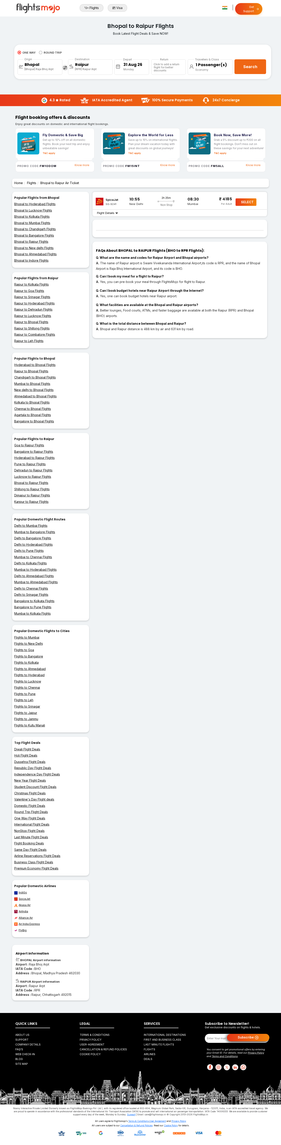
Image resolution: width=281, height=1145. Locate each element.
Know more (82, 165)
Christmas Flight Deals (30, 793)
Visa (119, 8)
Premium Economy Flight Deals (36, 868)
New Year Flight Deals (30, 780)
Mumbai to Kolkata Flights (32, 613)
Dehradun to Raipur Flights (33, 470)
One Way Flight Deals (29, 818)
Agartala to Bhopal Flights (32, 415)
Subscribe (246, 1037)
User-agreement (92, 1044)
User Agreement (157, 1121)
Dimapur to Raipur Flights (32, 495)
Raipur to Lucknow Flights (32, 316)
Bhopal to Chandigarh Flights (35, 229)
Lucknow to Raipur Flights (32, 476)
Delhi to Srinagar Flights (31, 594)
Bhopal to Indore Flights (31, 260)
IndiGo (23, 892)
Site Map (21, 1063)
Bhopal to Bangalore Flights (34, 235)
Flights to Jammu (26, 719)
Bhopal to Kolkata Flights (32, 216)
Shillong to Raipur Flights (32, 489)
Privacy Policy (90, 1039)
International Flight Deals (31, 824)
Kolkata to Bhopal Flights (32, 402)
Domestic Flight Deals (29, 806)
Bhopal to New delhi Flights (34, 248)
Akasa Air (25, 905)
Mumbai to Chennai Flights (33, 557)
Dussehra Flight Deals (29, 762)
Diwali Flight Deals (27, 749)
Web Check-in (25, 1054)
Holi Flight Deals (25, 755)
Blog (19, 1059)
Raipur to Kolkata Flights (31, 284)
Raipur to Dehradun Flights (33, 309)
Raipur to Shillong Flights (32, 328)
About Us (22, 1034)
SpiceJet (24, 898)
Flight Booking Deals (29, 843)
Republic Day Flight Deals (32, 768)
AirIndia (23, 911)
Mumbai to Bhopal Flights (32, 384)
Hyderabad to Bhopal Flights (35, 365)
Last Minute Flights (159, 1044)
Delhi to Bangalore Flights (32, 538)
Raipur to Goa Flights (29, 291)
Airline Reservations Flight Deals (37, 856)
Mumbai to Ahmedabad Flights (36, 582)
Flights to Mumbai (26, 637)
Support (22, 1039)
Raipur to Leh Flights (28, 341)
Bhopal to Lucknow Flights (33, 210)
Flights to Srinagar (27, 706)
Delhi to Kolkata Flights (30, 563)
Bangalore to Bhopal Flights (34, 421)
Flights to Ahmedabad (30, 669)
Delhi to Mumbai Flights (30, 525)
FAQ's (19, 1049)
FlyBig (23, 930)
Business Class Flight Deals (33, 862)
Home (18, 183)
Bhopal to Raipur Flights (31, 241)
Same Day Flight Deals (30, 850)
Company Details (28, 1044)
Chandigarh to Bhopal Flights (35, 377)
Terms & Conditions (95, 1034)
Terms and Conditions (225, 1056)
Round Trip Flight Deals (31, 812)
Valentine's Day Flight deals (34, 799)
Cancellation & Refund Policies (103, 1049)
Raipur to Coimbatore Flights (34, 334)
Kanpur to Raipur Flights (31, 502)
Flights (94, 8)
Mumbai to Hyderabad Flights (35, 569)
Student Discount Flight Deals (35, 787)
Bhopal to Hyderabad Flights (35, 204)
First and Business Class (162, 1039)
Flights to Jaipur (25, 713)
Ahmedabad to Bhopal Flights (35, 396)
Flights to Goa (24, 650)
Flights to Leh (23, 700)
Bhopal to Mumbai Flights (32, 223)
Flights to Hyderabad (29, 675)
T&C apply (49, 153)
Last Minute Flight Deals (31, 837)
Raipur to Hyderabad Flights (34, 303)
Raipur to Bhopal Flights (31, 322)
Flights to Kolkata (26, 662)
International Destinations (165, 1034)
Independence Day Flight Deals (37, 774)
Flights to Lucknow (27, 681)
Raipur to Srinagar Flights (32, 297)
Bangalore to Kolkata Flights (34, 601)
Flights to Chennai (27, 687)
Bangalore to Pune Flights (32, 607)
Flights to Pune (25, 694)
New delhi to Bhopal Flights (34, 390)
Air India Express (29, 924)
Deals (148, 1059)
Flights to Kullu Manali (29, 725)
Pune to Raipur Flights (30, 464)
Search (250, 66)
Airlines (149, 1054)
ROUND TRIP (53, 52)
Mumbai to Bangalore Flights (34, 532)
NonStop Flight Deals (29, 831)
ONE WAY (29, 52)
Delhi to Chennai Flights (31, 588)
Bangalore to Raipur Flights (33, 451)
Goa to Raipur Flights (29, 445)
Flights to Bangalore (28, 656)
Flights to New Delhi (28, 643)
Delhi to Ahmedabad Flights (34, 576)
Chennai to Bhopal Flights (32, 409)
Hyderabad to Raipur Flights (34, 458)
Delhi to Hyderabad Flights (33, 544)
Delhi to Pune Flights (29, 551)
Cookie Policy (90, 1054)
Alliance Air (26, 917)
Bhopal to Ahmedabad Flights (35, 254)
